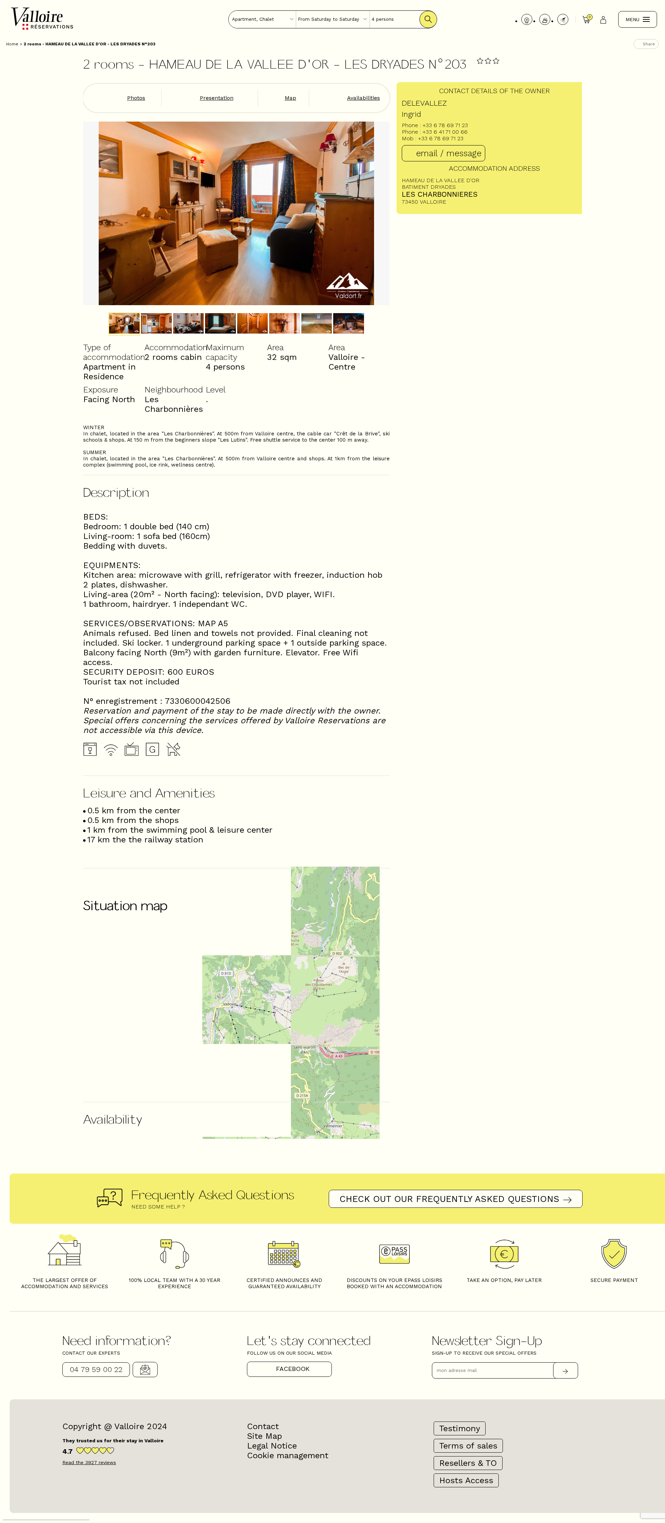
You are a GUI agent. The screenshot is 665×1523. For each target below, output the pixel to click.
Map (290, 98)
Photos (136, 98)
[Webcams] (526, 19)
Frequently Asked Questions (212, 1194)
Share (649, 44)
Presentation (216, 98)
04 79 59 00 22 (96, 1369)
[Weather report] (544, 19)
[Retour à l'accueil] (42, 29)
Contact (145, 1369)
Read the (89, 1462)
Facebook (293, 1368)
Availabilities (363, 98)
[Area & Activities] (562, 19)
